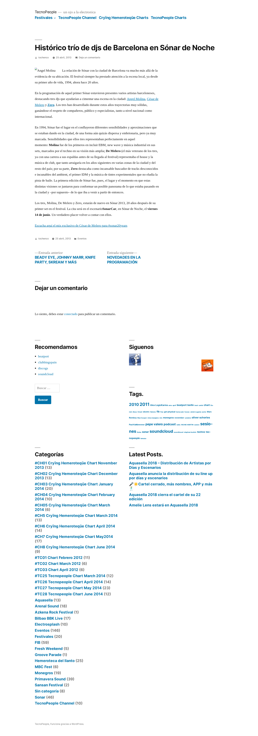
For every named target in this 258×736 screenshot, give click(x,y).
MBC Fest (43, 667)
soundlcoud (178, 432)
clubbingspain (47, 362)
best (196, 405)
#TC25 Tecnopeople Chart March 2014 (70, 576)
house (187, 412)
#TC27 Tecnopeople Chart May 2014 (68, 588)
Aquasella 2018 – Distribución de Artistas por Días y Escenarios (170, 465)
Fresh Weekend (49, 648)
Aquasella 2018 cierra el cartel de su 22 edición (165, 496)
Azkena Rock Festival (54, 612)
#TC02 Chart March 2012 (58, 563)
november (179, 418)
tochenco (43, 57)
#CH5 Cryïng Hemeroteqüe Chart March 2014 (76, 515)
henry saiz (180, 412)
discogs (43, 368)
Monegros (44, 673)
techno (201, 432)
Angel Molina (136, 99)
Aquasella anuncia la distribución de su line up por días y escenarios (171, 475)
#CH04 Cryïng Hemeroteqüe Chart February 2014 (75, 496)
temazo (143, 438)
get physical (169, 412)
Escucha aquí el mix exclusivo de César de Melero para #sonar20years (81, 225)
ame (170, 405)
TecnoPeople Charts (168, 17)
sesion (196, 425)
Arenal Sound (47, 606)
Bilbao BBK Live (49, 618)
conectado (70, 314)
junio (204, 412)
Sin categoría (47, 691)
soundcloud (45, 374)
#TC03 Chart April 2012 (56, 569)
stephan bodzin (190, 432)
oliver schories (201, 417)
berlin (190, 405)
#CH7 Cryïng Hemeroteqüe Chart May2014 (74, 536)
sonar (145, 431)
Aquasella (44, 600)
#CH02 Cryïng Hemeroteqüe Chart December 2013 (76, 475)
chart (207, 405)
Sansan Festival (49, 685)
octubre (188, 418)
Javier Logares (195, 412)
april (174, 405)
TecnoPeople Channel (77, 17)
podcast (170, 424)
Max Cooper (142, 418)
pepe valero (154, 424)
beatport (43, 356)
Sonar (40, 697)
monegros (168, 417)
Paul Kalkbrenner (137, 424)
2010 (134, 404)
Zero (50, 105)
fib (158, 411)
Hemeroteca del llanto (55, 660)
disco (135, 412)
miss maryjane (153, 418)
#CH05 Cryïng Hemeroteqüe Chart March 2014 (72, 507)
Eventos (82, 238)
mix (160, 418)
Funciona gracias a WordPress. (67, 724)
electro (146, 412)
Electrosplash (47, 624)
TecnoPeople (46, 12)
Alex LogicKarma (159, 405)
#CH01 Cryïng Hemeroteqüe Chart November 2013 (76, 465)
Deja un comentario (89, 57)
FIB (37, 642)
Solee (139, 432)
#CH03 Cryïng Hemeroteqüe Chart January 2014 (74, 486)
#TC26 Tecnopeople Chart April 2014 (69, 582)
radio (178, 425)
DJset (140, 412)
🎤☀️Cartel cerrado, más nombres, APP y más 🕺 (170, 486)
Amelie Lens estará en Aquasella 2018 (163, 505)
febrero (153, 412)
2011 (144, 404)
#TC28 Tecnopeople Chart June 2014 (69, 594)
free (161, 412)
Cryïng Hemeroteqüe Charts (123, 17)
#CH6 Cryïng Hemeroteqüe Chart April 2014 (75, 526)
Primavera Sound (50, 679)
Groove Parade (48, 654)
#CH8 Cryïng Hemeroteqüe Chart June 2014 (75, 547)
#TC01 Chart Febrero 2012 (59, 557)
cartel (201, 405)
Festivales (44, 17)
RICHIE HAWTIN (187, 425)
